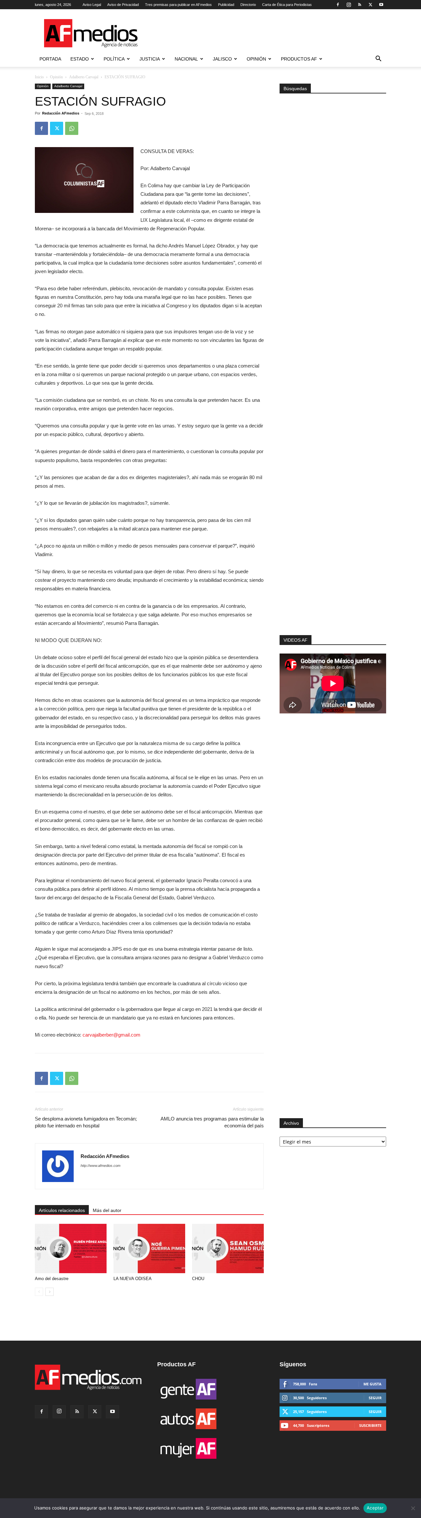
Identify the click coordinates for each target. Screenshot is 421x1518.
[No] (412, 1508)
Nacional (186, 59)
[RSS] (359, 4)
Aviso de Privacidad (123, 5)
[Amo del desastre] (71, 1248)
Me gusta (372, 1383)
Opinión (256, 59)
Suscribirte (370, 1425)
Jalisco (222, 59)
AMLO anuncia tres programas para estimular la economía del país (212, 1122)
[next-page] (49, 1292)
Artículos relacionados (62, 1210)
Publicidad (226, 5)
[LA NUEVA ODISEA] (149, 1248)
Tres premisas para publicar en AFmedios (178, 5)
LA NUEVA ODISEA (132, 1278)
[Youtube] (381, 4)
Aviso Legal (92, 5)
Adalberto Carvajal (83, 77)
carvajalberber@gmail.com (112, 1035)
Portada (50, 59)
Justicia (149, 59)
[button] (378, 59)
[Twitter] (370, 4)
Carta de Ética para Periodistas (287, 5)
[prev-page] (39, 1292)
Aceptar (375, 1507)
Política (114, 59)
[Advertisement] (333, 547)
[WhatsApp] (71, 128)
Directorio (248, 5)
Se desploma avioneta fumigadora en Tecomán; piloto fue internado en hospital (86, 1122)
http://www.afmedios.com (100, 1166)
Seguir (375, 1397)
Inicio (39, 77)
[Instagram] (349, 4)
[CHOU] (228, 1248)
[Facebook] (338, 4)
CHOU (198, 1278)
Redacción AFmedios (60, 113)
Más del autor (107, 1210)
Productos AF (299, 59)
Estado (79, 59)
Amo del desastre (51, 1278)
